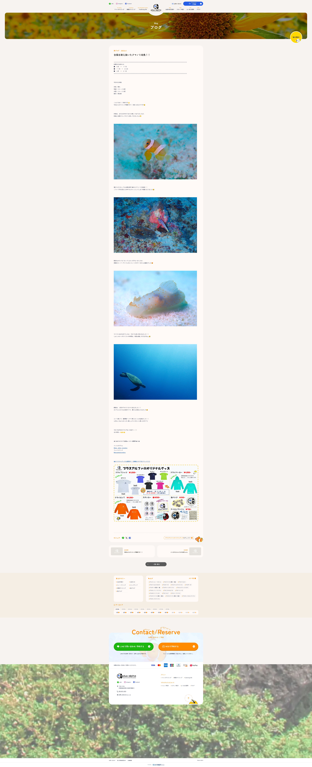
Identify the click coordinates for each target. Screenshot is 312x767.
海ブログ (116, 51)
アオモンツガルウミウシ (189, 596)
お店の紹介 (120, 582)
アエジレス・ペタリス (155, 582)
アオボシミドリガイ (155, 593)
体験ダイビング (121, 588)
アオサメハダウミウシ (168, 587)
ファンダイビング (166, 677)
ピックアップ (134, 585)
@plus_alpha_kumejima (120, 448)
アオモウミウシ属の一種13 (173, 596)
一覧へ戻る (156, 564)
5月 (145, 612)
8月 (166, 612)
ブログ (192, 685)
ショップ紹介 (165, 685)
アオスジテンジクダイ (182, 587)
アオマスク (166, 593)
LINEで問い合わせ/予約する (132, 646)
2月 (124, 612)
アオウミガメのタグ (155, 585)
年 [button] (117, 609)
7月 (159, 612)
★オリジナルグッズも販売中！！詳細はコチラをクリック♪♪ (132, 461)
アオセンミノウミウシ (155, 590)
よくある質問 (184, 685)
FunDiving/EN (188, 677)
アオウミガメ (182, 582)
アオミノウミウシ (175, 593)
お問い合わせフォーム (125, 695)
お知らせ (132, 582)
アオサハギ (188, 585)
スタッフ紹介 (175, 685)
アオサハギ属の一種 (155, 587)
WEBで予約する (172, 646)
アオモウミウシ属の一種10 (156, 596)
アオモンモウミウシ (155, 599)
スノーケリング (121, 585)
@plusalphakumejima (120, 452)
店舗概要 (130, 760)
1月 (117, 612)
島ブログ (132, 588)
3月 (131, 612)
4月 (138, 612)
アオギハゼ (166, 585)
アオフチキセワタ (168, 590)
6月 (152, 612)
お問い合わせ (177, 4)
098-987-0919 (122, 691)
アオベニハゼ (179, 590)
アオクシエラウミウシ (177, 585)
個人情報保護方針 (121, 760)
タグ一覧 (191, 578)
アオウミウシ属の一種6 (170, 582)
